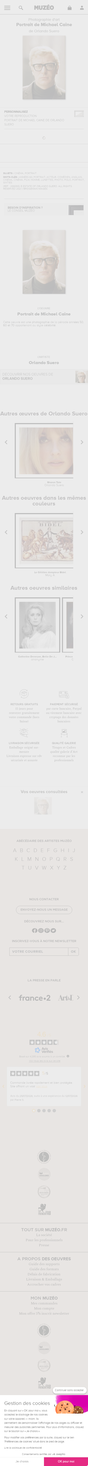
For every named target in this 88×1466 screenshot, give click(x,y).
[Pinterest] (47, 932)
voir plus (41, 1086)
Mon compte (44, 1308)
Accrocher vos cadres (44, 1284)
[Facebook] (35, 932)
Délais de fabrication (44, 1274)
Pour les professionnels (44, 1240)
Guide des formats (44, 1269)
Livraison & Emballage (44, 1279)
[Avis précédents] (3, 1086)
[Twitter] (53, 932)
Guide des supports (44, 1264)
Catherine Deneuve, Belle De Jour (37, 658)
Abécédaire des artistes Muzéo (44, 841)
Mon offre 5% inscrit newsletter (44, 1313)
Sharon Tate (54, 484)
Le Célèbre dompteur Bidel (50, 574)
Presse (44, 1245)
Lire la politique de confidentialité (23, 1448)
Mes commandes (44, 1303)
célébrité (50, 325)
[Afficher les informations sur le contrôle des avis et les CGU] (68, 1056)
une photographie (38, 322)
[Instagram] (41, 932)
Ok (73, 951)
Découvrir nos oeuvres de (27, 377)
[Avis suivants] (85, 1086)
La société (44, 1235)
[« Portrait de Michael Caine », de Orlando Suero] (43, 806)
